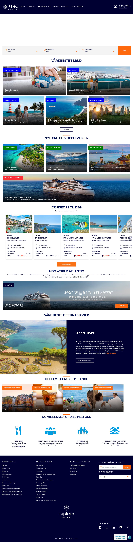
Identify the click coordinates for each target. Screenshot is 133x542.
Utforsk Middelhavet (84, 360)
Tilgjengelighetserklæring (77, 465)
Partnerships (6, 468)
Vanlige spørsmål (41, 468)
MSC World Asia (111, 353)
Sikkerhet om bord (41, 486)
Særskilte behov (41, 491)
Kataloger (73, 474)
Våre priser (39, 471)
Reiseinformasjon (44, 462)
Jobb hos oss (6, 480)
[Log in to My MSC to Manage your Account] (115, 6)
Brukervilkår (5, 486)
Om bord (56, 6)
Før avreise (39, 465)
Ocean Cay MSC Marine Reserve (12, 491)
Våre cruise (31, 6)
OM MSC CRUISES (8, 462)
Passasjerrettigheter (42, 488)
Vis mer (66, 129)
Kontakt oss (73, 471)
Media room (73, 468)
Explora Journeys (77, 6)
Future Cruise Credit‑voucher (44, 480)
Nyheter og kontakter (80, 462)
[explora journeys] (66, 511)
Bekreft (126, 467)
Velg (124, 50)
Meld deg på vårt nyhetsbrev (111, 462)
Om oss (4, 465)
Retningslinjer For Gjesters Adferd (46, 474)
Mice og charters (7, 474)
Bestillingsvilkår (41, 483)
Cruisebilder (40, 497)
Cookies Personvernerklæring (11, 488)
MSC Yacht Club (46, 6)
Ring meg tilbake (123, 8)
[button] (66, 37)
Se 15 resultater (66, 264)
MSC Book (5, 477)
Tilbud (22, 6)
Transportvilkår (40, 494)
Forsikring (39, 477)
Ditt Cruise (65, 6)
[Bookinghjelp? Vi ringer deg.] (129, 537)
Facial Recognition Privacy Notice (12, 494)
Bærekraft (5, 471)
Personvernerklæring (8, 483)
